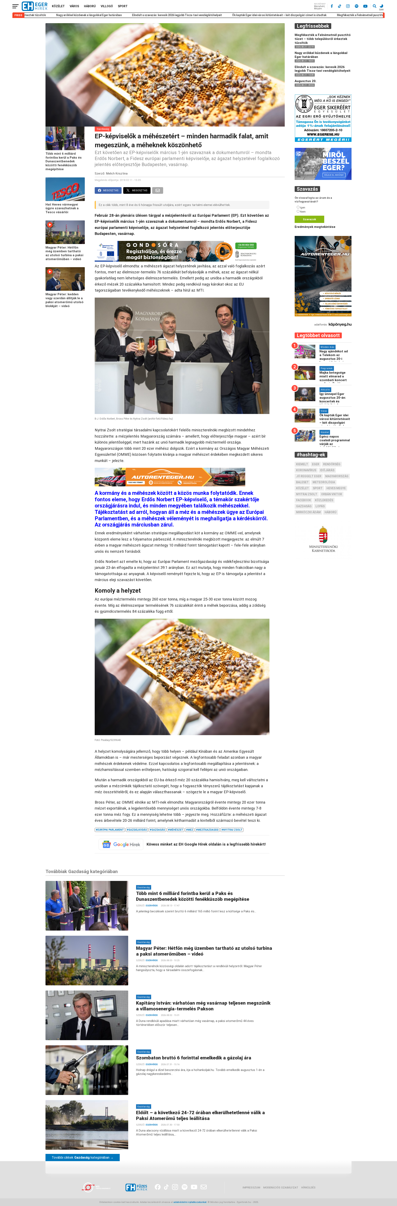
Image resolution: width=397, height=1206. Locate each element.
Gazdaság (103, 128)
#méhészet (175, 829)
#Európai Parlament (110, 829)
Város (74, 6)
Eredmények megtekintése (315, 227)
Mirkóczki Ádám (308, 512)
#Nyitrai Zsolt (231, 829)
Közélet (58, 6)
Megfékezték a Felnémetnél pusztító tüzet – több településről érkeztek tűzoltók (344, 15)
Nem (303, 211)
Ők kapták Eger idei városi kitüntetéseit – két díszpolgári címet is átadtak (235, 15)
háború (330, 512)
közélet (302, 488)
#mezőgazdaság (207, 829)
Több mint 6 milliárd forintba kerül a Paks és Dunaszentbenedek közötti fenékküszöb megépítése (63, 161)
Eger (315, 464)
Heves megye (336, 488)
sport (318, 488)
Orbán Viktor (331, 494)
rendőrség (331, 464)
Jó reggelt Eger (308, 476)
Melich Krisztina (117, 173)
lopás (320, 506)
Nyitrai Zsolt (306, 494)
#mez (189, 829)
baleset (302, 482)
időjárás (327, 470)
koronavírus (306, 470)
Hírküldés (308, 1187)
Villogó (107, 6)
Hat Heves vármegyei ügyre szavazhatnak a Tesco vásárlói (62, 208)
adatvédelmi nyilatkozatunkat (189, 1202)
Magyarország (336, 476)
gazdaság (304, 506)
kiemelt (302, 464)
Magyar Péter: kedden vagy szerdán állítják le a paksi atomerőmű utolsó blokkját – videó (64, 300)
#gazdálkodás (137, 829)
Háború (90, 6)
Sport (123, 6)
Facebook (303, 500)
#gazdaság (157, 829)
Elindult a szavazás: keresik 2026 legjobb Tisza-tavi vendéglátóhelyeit (133, 15)
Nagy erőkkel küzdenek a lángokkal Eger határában (45, 15)
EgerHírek (152, 905)
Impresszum (251, 1187)
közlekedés (324, 500)
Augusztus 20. (305, 81)
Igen (302, 207)
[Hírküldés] (323, 179)
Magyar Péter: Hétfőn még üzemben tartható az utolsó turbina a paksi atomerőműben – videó (64, 253)
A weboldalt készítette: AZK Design (278, 1202)
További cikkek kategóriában (83, 1157)
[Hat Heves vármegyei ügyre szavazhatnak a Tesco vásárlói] (65, 200)
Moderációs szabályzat (280, 1187)
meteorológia (324, 482)
